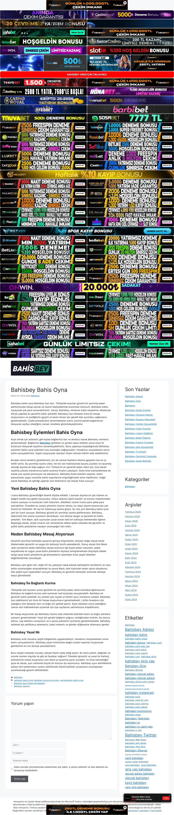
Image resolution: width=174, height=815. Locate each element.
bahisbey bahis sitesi (136, 638)
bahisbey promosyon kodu (46, 680)
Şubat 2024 (131, 595)
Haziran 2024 (132, 576)
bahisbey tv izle (133, 730)
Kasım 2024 (131, 553)
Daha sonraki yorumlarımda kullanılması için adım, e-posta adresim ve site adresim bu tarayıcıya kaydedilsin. (61, 769)
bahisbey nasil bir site (136, 700)
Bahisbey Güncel (134, 670)
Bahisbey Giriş (133, 401)
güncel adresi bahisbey (140, 773)
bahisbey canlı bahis (136, 649)
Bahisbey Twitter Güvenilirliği (141, 424)
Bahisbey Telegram (137, 718)
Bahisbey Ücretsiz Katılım (139, 415)
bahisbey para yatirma (136, 703)
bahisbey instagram (139, 693)
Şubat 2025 (131, 539)
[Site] (43, 127)
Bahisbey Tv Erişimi (135, 451)
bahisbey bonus (135, 642)
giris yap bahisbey (138, 769)
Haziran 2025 (132, 530)
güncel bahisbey (137, 778)
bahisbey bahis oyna (23, 680)
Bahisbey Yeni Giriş (135, 746)
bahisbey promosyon (138, 711)
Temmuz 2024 (133, 571)
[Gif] (87, 174)
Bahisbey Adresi (134, 396)
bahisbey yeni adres (135, 743)
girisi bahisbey (148, 765)
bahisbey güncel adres (139, 674)
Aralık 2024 (131, 548)
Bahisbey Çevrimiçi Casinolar (141, 456)
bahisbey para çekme (136, 707)
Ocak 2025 (131, 544)
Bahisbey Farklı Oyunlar (138, 428)
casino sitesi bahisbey (136, 761)
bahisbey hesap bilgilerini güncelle (137, 689)
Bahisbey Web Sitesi (135, 739)
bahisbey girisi (148, 656)
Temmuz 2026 (133, 512)
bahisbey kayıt (132, 696)
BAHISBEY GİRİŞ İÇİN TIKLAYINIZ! (87, 74)
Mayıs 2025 (131, 535)
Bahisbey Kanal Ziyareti (138, 410)
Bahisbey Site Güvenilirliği (139, 447)
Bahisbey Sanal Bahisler (138, 461)
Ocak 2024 (131, 599)
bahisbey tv (132, 722)
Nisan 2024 (131, 585)
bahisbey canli (154, 642)
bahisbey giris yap (140, 661)
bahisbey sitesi (133, 714)
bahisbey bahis (136, 635)
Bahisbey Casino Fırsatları (139, 442)
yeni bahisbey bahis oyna (71, 680)
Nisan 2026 (131, 521)
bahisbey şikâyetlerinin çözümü (136, 754)
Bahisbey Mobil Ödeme (137, 438)
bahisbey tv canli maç (139, 726)
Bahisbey (18, 677)
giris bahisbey (132, 765)
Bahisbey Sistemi (22, 686)
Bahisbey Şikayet (136, 750)
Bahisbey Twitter (141, 735)
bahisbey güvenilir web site (134, 685)
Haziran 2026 (132, 516)
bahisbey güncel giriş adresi (139, 681)
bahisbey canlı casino (136, 653)
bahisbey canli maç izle (137, 646)
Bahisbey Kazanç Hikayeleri (140, 419)
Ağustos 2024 (132, 567)
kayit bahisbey (135, 783)
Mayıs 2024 (131, 581)
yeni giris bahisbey (137, 787)
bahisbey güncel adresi (140, 678)
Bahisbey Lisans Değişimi (139, 433)
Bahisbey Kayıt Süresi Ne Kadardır (29, 683)
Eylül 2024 (130, 562)
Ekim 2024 (131, 558)
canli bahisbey (134, 758)
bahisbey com (132, 656)
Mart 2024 (131, 590)
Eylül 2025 (130, 525)
